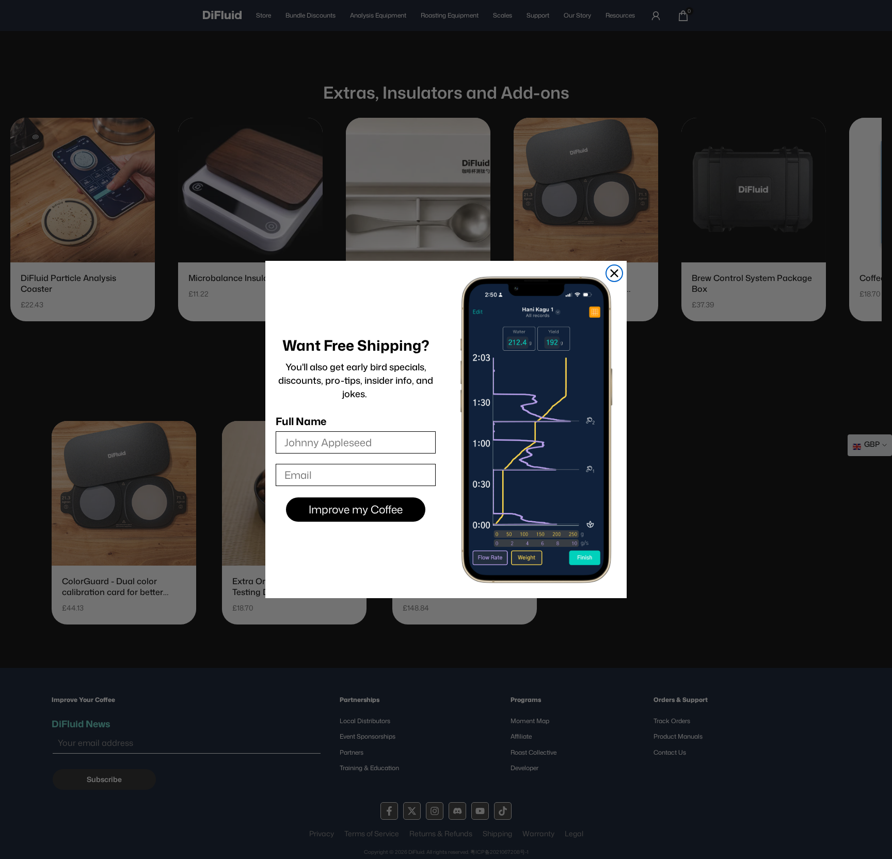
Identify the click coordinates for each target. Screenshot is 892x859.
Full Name (301, 421)
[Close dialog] (614, 273)
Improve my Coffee (356, 509)
